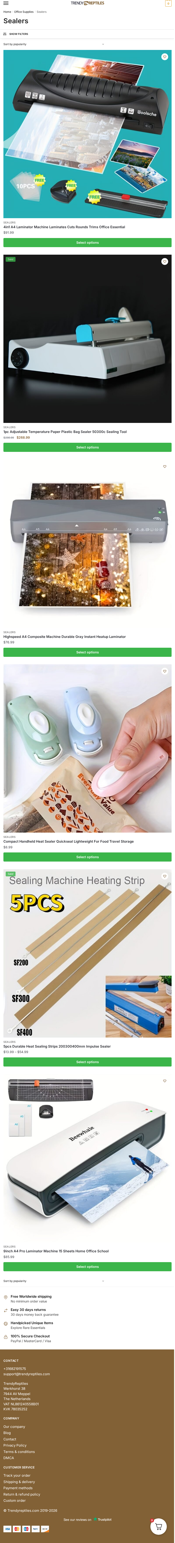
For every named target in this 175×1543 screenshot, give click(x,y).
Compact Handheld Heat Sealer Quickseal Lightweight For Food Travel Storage (68, 841)
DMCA (8, 1458)
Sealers (9, 222)
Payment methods (18, 1488)
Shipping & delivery (19, 1482)
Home (7, 11)
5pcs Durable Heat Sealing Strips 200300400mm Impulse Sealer (57, 1046)
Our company (14, 1426)
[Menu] (10, 3)
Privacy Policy (14, 1445)
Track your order (17, 1475)
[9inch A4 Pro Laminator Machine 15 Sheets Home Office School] (87, 1158)
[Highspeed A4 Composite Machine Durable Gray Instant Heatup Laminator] (87, 544)
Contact (9, 1439)
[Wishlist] (164, 56)
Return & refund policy (21, 1494)
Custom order (14, 1500)
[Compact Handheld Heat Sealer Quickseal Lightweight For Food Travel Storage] (87, 748)
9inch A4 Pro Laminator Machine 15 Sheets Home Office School (56, 1251)
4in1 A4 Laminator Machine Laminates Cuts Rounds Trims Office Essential (64, 227)
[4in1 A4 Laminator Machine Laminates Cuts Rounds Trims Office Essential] (87, 134)
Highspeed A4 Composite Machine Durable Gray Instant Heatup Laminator (64, 636)
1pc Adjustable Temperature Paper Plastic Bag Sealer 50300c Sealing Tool (65, 432)
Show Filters (18, 34)
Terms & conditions (19, 1452)
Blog (7, 1433)
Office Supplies (23, 11)
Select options (87, 242)
